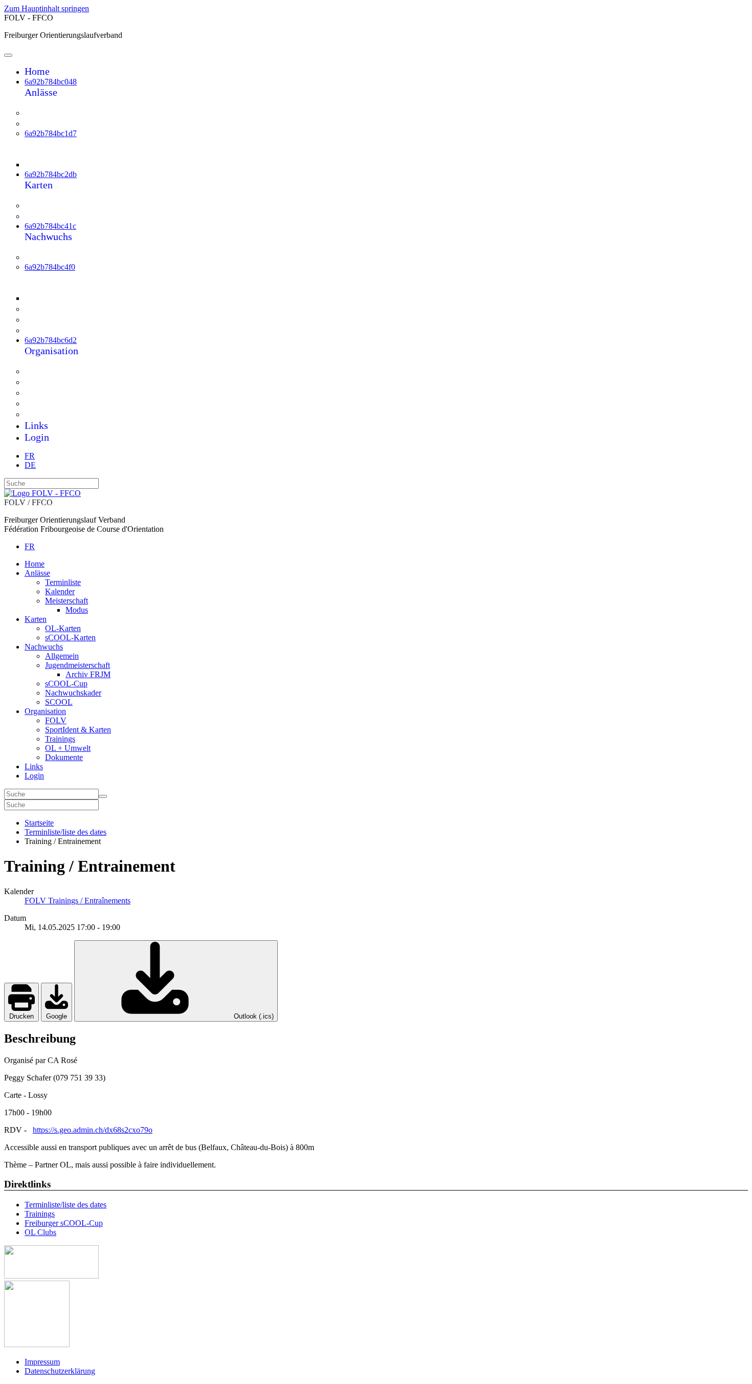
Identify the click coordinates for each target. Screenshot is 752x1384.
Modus (57, 163)
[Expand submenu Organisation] (31, 361)
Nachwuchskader (65, 319)
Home (37, 71)
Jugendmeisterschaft (71, 277)
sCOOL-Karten (62, 216)
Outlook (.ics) (253, 1016)
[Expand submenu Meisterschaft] (40, 154)
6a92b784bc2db (51, 174)
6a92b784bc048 (51, 81)
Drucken (21, 1016)
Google (56, 1016)
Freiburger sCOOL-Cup (64, 1223)
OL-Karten (54, 205)
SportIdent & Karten (72, 382)
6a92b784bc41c (50, 226)
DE (30, 465)
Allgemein (53, 257)
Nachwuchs (48, 236)
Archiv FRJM (71, 297)
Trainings (51, 392)
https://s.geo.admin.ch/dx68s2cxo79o (92, 1130)
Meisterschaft (59, 143)
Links (36, 425)
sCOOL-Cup (57, 309)
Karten (39, 184)
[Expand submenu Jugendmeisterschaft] (40, 287)
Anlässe (41, 92)
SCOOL (49, 330)
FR (30, 455)
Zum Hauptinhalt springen (46, 8)
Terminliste (55, 112)
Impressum (42, 1361)
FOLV (45, 371)
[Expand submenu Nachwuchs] (31, 247)
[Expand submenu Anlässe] (31, 103)
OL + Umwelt (59, 403)
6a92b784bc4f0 (50, 267)
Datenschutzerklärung (60, 1371)
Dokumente (55, 414)
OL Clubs (40, 1232)
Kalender (51, 123)
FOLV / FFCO (28, 502)
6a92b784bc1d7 (51, 133)
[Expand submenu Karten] (31, 196)
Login (37, 437)
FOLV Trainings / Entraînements (77, 900)
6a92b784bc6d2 (51, 340)
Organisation (51, 350)
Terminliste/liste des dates (65, 1204)
